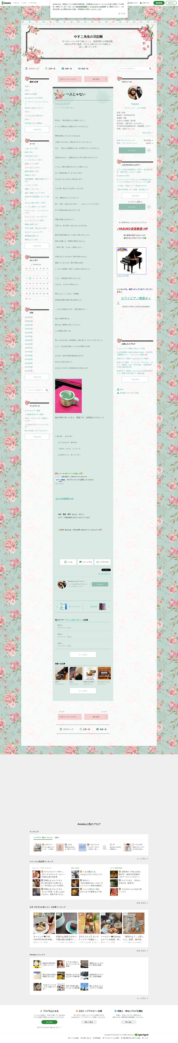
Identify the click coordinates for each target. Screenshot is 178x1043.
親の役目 (96, 79)
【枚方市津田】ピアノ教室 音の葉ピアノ (133, 189)
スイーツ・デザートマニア (42, 868)
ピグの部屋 (141, 108)
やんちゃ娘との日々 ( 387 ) (35, 203)
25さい (27, 112)
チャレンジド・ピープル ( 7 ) (36, 217)
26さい (27, 90)
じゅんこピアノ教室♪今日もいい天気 (131, 348)
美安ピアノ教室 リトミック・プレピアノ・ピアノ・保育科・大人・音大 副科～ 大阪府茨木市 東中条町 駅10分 (135, 364)
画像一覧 (68, 69)
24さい (27, 119)
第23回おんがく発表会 (33, 123)
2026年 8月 (37, 264)
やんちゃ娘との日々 (67, 108)
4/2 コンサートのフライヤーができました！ (71, 79)
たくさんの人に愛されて (34, 115)
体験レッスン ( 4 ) (32, 189)
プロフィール (129, 108)
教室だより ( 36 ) (31, 239)
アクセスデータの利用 (111, 1038)
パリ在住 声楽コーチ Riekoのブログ (132, 186)
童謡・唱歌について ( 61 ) (35, 193)
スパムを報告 (74, 1038)
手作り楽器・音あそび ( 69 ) (36, 228)
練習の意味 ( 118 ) (32, 171)
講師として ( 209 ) (32, 164)
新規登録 (159, 3)
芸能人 (57, 837)
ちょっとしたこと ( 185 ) (34, 220)
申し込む (128, 1022)
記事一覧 (52, 69)
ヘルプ (146, 1038)
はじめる (49, 1022)
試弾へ (27, 86)
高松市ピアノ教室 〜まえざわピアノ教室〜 (133, 358)
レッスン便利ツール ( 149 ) (35, 207)
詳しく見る (89, 1022)
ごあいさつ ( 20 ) (31, 148)
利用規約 (98, 1038)
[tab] (43, 838)
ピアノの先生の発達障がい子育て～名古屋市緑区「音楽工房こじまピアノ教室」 (134, 170)
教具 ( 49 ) (29, 152)
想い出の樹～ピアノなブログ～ (37, 431)
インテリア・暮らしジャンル (43, 837)
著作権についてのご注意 (129, 393)
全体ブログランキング (125, 140)
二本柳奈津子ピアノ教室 (34, 414)
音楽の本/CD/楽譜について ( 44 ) (37, 198)
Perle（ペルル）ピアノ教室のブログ (36, 419)
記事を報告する (106, 574)
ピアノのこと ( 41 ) (32, 167)
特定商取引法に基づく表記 (131, 1038)
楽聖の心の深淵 (31, 94)
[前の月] (31, 265)
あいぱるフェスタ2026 (34, 98)
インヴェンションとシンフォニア (37, 103)
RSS (121, 389)
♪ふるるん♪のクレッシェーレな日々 (37, 425)
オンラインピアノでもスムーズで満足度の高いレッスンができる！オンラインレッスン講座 (134, 180)
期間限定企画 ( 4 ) (32, 236)
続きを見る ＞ (148, 133)
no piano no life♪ (123, 176)
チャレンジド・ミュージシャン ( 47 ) (37, 211)
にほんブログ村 (123, 276)
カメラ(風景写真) (116, 868)
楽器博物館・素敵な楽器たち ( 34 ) (36, 180)
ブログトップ (34, 69)
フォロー (100, 584)
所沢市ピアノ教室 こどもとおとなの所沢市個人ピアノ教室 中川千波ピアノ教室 (135, 372)
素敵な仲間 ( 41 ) (31, 224)
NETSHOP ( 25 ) (31, 156)
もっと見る (83, 655)
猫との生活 (75, 868)
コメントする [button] (87, 562)
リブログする (104, 562)
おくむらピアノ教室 (32, 410)
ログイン (171, 3)
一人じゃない (76, 94)
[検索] (150, 68)
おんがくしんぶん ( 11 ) (34, 232)
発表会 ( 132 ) (30, 175)
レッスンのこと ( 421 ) (33, 160)
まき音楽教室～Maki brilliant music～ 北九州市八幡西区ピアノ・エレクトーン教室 (135, 353)
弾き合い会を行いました (34, 108)
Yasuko (135, 103)
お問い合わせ (86, 1038)
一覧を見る (135, 196)
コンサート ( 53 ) (31, 185)
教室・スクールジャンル (126, 143)
